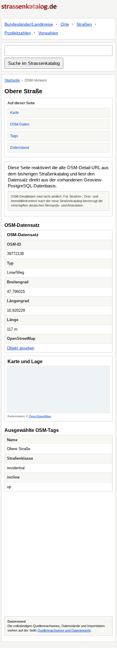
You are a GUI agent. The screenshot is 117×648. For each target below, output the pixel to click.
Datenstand (19, 148)
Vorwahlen (48, 32)
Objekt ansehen (20, 348)
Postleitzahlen (17, 32)
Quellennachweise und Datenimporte (64, 630)
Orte (65, 24)
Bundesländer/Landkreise (28, 24)
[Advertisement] (58, 554)
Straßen (84, 24)
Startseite (12, 80)
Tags (14, 136)
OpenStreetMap (40, 416)
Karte (14, 113)
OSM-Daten (19, 124)
